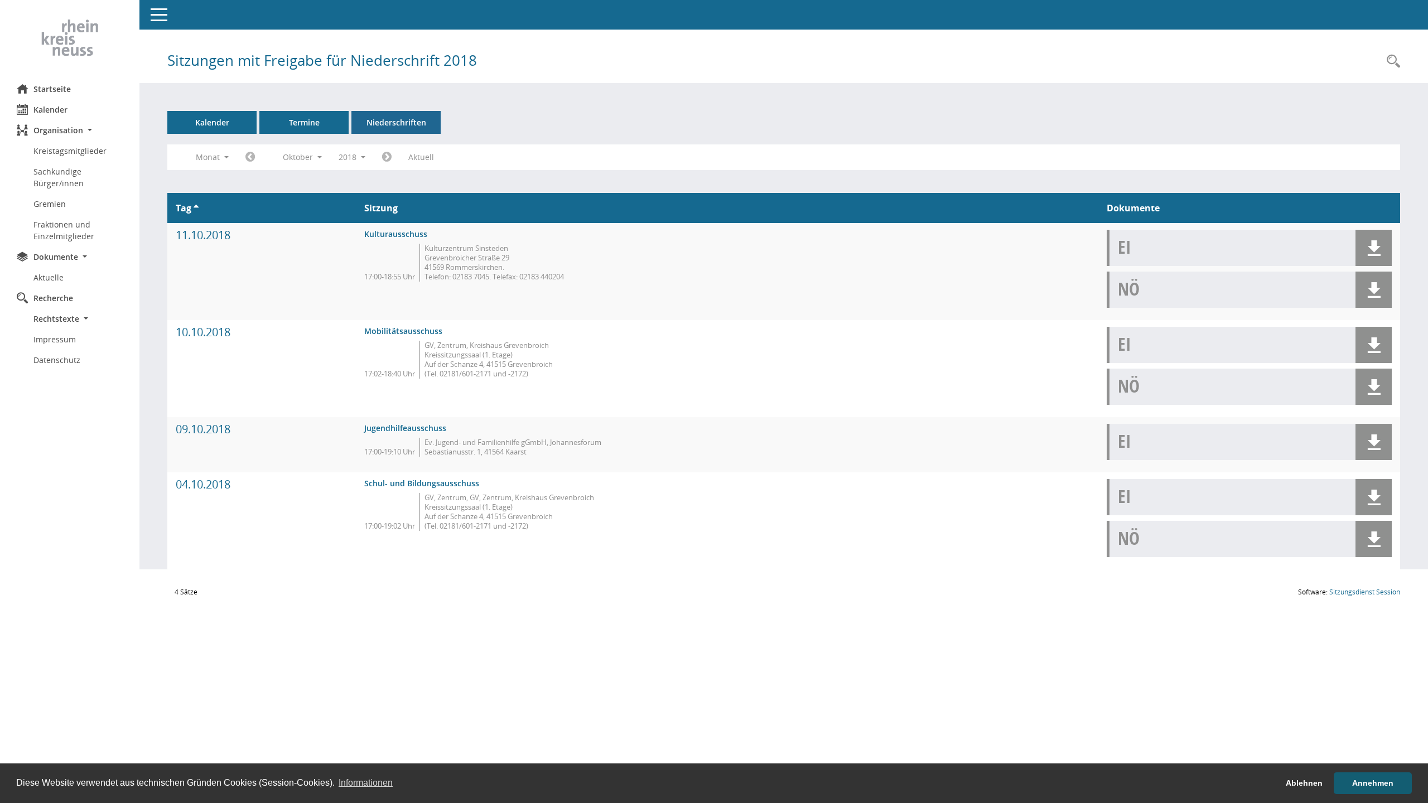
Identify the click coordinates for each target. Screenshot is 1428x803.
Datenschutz (56, 360)
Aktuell (421, 157)
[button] (69, 130)
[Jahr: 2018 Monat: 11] (387, 157)
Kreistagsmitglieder (70, 151)
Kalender (50, 109)
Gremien (49, 204)
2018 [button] (349, 157)
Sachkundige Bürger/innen (58, 177)
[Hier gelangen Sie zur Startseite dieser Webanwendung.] (69, 38)
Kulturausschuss (395, 234)
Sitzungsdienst (1364, 592)
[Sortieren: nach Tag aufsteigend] (196, 208)
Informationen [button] (366, 782)
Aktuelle (48, 277)
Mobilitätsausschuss (403, 331)
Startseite (52, 89)
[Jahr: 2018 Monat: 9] (250, 157)
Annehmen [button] (1372, 782)
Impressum (54, 339)
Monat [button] (209, 157)
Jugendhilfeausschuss (405, 428)
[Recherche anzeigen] (1390, 61)
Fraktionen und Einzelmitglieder (63, 230)
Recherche (53, 298)
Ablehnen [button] (1304, 782)
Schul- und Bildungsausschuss (421, 483)
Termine (304, 122)
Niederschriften (396, 122)
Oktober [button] (299, 157)
